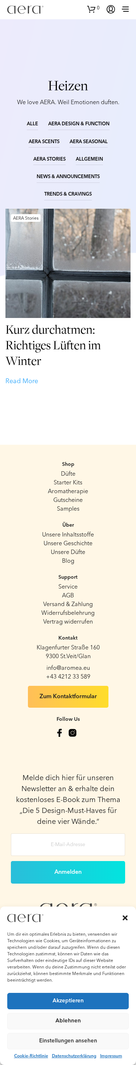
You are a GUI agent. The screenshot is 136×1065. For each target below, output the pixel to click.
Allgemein (89, 159)
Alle (32, 124)
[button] (125, 917)
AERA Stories (49, 159)
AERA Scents (44, 141)
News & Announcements (68, 176)
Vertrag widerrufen (68, 622)
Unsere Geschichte (68, 544)
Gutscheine (68, 500)
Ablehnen (68, 1021)
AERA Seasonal (89, 141)
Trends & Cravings (68, 194)
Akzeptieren (68, 1001)
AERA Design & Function (79, 124)
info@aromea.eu (68, 668)
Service (68, 587)
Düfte (68, 474)
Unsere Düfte (68, 552)
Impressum (111, 1056)
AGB (68, 596)
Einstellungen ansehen (68, 1041)
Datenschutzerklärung (74, 1056)
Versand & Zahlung (68, 605)
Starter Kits (68, 483)
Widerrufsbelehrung (68, 613)
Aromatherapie (68, 492)
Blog (68, 561)
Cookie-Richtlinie (31, 1056)
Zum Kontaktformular (68, 697)
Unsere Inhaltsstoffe (68, 535)
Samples (68, 509)
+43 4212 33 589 (68, 677)
